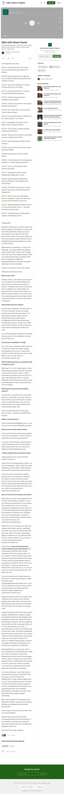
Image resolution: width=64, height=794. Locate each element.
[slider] (31, 36)
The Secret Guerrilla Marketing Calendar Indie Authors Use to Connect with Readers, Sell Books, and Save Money (52, 101)
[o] (40, 88)
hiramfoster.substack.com (11, 358)
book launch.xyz (17, 568)
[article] (50, 88)
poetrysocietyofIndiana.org (11, 522)
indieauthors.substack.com (11, 593)
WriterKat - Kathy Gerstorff (12, 52)
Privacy (34, 783)
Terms (39, 783)
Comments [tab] (5, 746)
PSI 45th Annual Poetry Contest (19, 187)
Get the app (40, 787)
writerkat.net (15, 681)
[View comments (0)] (60, 18)
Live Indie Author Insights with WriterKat (52, 94)
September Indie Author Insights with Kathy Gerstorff (53, 137)
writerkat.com (6, 599)
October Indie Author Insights (52, 130)
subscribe (15, 710)
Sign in (59, 3)
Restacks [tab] (12, 746)
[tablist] (8, 746)
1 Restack (13, 735)
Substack (24, 790)
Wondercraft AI (16, 216)
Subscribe (51, 3)
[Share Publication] (44, 2)
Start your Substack (28, 787)
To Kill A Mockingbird (19, 368)
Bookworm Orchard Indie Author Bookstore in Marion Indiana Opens (53, 116)
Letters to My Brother (15, 103)
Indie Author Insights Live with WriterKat (52, 87)
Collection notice (46, 783)
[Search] (41, 2)
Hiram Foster (23, 67)
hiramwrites (27, 425)
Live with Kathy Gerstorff (51, 108)
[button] (20, 23)
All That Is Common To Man (11, 311)
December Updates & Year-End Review (52, 123)
